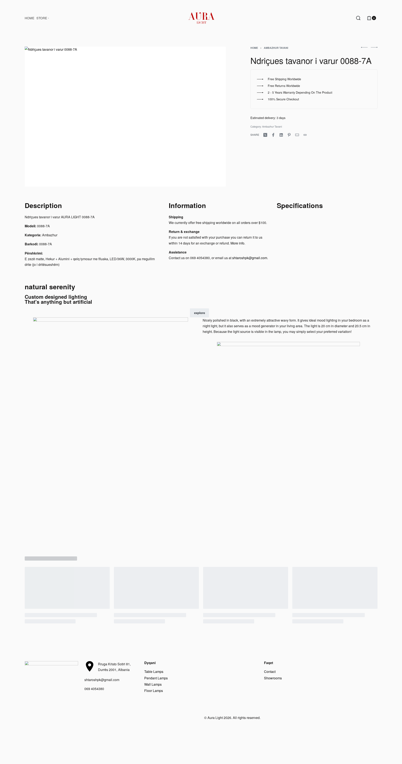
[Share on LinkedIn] (281, 135)
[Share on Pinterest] (289, 135)
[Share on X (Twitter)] (265, 135)
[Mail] (297, 135)
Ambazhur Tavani (276, 48)
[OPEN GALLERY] (125, 117)
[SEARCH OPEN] (358, 18)
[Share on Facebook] (273, 135)
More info (237, 243)
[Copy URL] (305, 135)
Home (254, 48)
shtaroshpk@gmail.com (249, 257)
